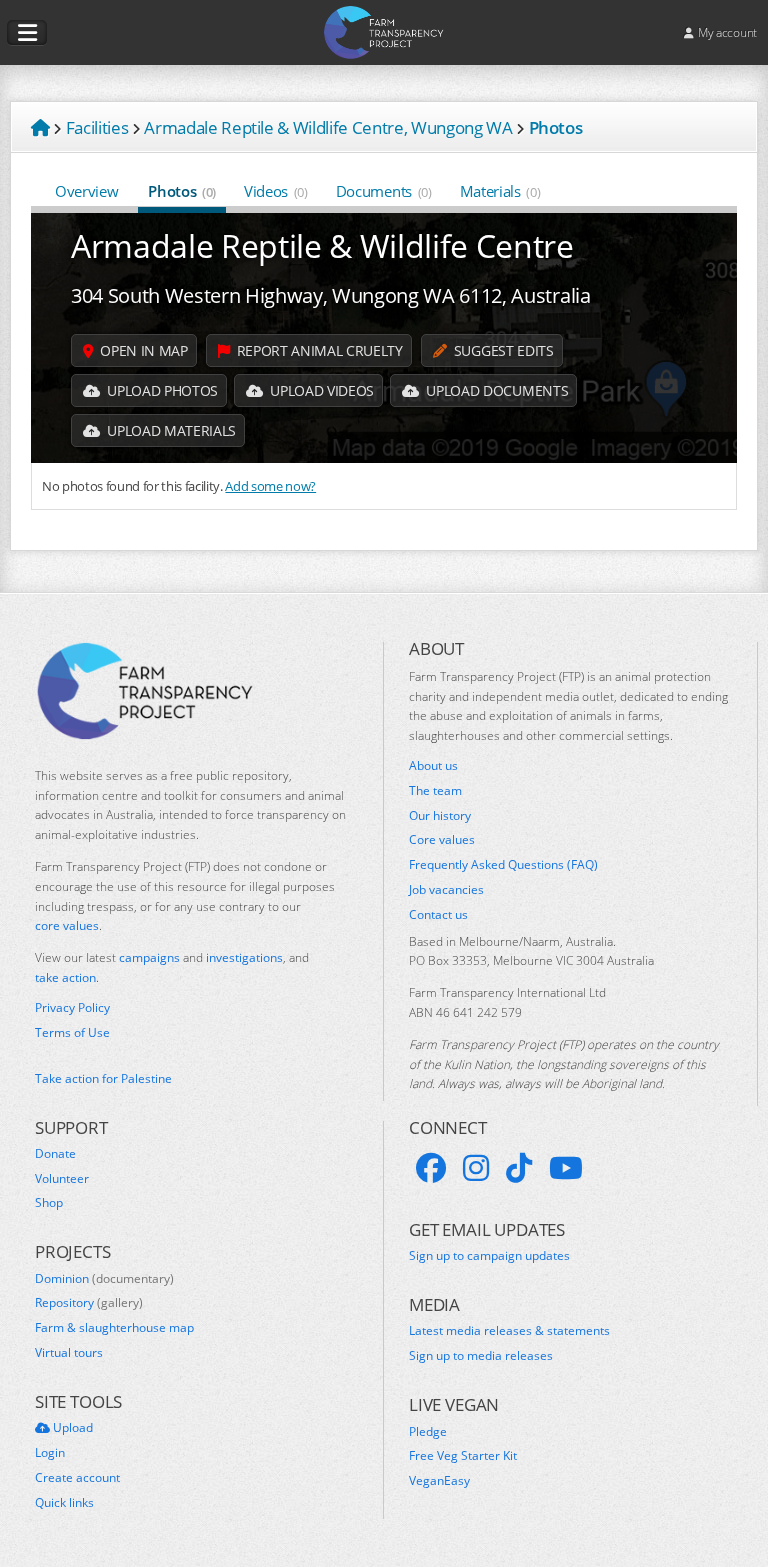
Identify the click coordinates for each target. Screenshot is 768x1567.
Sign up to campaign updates (489, 1256)
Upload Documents (495, 390)
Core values (442, 840)
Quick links (64, 1503)
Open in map (142, 350)
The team (435, 791)
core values (67, 925)
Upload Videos (320, 390)
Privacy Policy (72, 1008)
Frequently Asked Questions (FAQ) (503, 865)
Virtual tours (69, 1353)
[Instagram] (476, 1168)
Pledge (428, 1432)
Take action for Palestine (103, 1078)
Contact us (438, 915)
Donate (55, 1154)
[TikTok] (519, 1168)
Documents (384, 191)
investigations (244, 957)
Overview (86, 191)
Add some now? (270, 486)
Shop (49, 1203)
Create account (77, 1478)
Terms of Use (72, 1033)
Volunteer (62, 1179)
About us (433, 766)
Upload (71, 1428)
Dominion (104, 1279)
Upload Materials (170, 430)
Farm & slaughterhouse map (114, 1328)
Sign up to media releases (481, 1356)
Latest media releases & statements (509, 1331)
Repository (89, 1303)
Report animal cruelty (318, 350)
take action (65, 977)
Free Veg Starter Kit (463, 1456)
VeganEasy (439, 1481)
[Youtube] (566, 1168)
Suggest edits (501, 350)
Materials (500, 191)
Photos (182, 191)
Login (50, 1453)
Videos (276, 191)
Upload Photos (161, 390)
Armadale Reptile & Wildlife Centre (322, 245)
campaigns (149, 957)
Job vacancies (446, 890)
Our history (440, 816)
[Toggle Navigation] (27, 33)
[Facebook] (431, 1168)
